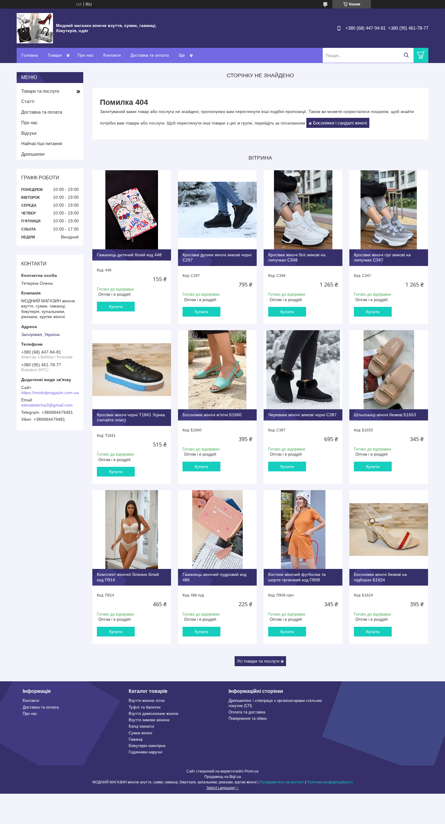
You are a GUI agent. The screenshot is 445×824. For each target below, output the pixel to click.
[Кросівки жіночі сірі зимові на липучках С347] (388, 209)
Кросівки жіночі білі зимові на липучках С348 (296, 257)
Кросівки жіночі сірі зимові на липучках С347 (382, 257)
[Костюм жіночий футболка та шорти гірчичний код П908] (303, 529)
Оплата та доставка (247, 712)
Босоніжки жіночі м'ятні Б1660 (212, 414)
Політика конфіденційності (330, 782)
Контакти (112, 55)
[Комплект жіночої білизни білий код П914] (131, 529)
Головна (29, 55)
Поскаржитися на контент (281, 782)
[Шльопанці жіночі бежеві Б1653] (388, 369)
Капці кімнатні (141, 726)
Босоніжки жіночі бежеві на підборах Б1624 (380, 577)
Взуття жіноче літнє (147, 700)
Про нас (85, 55)
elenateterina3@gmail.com (47, 405)
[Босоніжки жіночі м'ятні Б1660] (217, 369)
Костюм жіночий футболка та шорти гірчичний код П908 (297, 577)
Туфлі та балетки (144, 707)
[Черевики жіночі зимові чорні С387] (303, 369)
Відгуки (28, 133)
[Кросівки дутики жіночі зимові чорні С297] (217, 209)
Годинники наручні (145, 752)
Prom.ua (252, 771)
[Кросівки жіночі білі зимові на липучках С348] (303, 209)
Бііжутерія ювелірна (147, 745)
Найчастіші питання (41, 143)
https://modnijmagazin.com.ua (50, 392)
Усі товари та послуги (258, 661)
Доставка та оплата (149, 55)
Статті (27, 101)
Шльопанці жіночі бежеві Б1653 (385, 414)
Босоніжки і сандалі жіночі (340, 122)
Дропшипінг (33, 154)
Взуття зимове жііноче (149, 720)
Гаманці (136, 739)
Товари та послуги (40, 91)
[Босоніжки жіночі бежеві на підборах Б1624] (388, 529)
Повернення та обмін (248, 718)
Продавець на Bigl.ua (222, 777)
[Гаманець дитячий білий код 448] (131, 209)
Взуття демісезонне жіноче (153, 713)
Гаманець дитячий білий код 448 (129, 254)
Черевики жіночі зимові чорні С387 (302, 414)
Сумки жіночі (140, 733)
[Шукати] (406, 55)
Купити (116, 306)
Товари (55, 55)
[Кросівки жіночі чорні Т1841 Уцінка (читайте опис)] (131, 369)
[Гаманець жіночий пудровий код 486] (217, 529)
